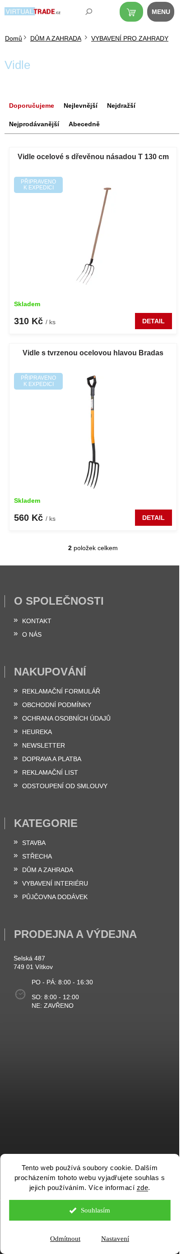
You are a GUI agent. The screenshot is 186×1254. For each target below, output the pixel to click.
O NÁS (32, 634)
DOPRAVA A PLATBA (51, 759)
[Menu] (166, 14)
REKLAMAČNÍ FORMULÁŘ (61, 691)
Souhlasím (95, 1210)
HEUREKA (37, 731)
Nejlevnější (81, 105)
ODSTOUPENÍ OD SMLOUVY (64, 786)
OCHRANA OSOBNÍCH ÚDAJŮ (66, 718)
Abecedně (84, 124)
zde (143, 1187)
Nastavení (115, 1238)
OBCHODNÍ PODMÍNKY (56, 704)
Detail (153, 321)
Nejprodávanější (34, 124)
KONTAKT (36, 621)
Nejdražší (121, 105)
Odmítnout (65, 1238)
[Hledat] (83, 14)
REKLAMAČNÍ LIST (50, 772)
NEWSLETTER (43, 745)
